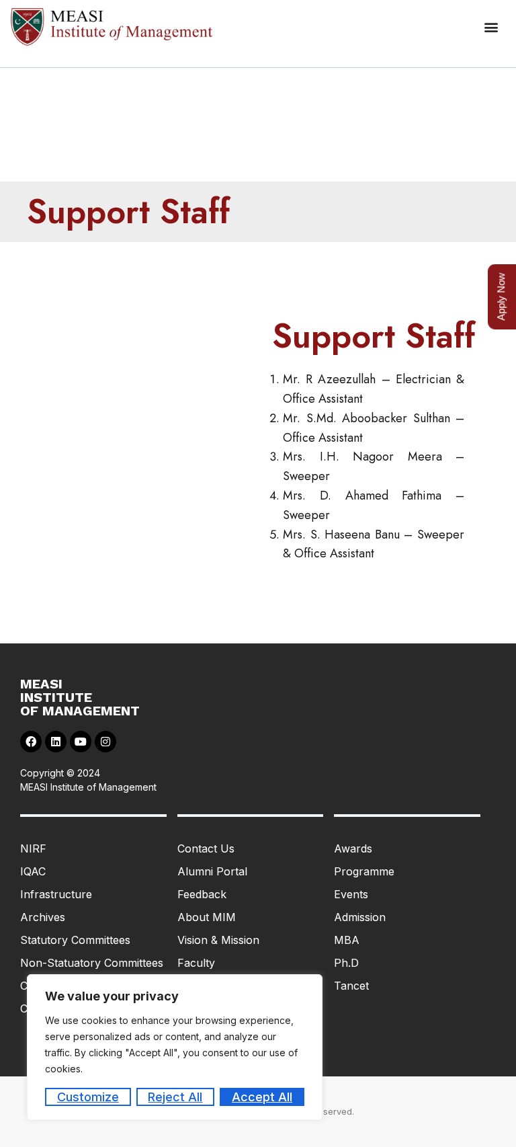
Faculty (196, 963)
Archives (42, 917)
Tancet (351, 985)
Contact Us (205, 848)
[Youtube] (80, 741)
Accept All (262, 1097)
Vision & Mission (218, 940)
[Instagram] (105, 741)
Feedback (201, 894)
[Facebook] (31, 741)
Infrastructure (56, 894)
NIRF (33, 848)
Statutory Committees (75, 940)
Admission (360, 917)
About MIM (206, 917)
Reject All (175, 1097)
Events (351, 894)
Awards (353, 848)
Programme (364, 871)
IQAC (33, 871)
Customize (88, 1097)
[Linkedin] (56, 741)
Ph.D (346, 963)
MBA (346, 940)
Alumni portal (212, 871)
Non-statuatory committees (91, 963)
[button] (491, 27)
